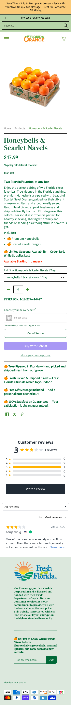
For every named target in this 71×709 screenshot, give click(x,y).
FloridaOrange (11, 682)
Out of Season (35, 333)
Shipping (8, 165)
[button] (63, 39)
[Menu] (6, 39)
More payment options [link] (35, 355)
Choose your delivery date (20, 310)
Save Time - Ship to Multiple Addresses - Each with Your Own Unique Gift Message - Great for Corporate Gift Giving (35, 7)
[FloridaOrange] (34, 39)
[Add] (27, 289)
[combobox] (32, 25)
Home (7, 128)
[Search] (66, 25)
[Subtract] (8, 289)
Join (51, 660)
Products (19, 128)
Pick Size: (30, 270)
